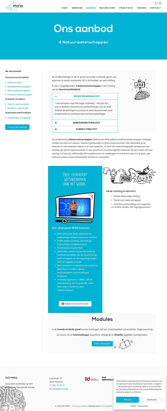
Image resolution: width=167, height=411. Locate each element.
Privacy (76, 406)
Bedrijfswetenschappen (19, 86)
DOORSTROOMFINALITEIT (87, 96)
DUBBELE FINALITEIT (86, 129)
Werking (77, 8)
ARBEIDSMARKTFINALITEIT (86, 122)
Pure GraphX (106, 406)
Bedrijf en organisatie (17, 108)
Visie (64, 8)
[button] (85, 96)
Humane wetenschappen (19, 94)
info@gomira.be (60, 389)
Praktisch (126, 8)
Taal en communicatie (18, 104)
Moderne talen (14, 82)
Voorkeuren (152, 399)
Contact (155, 8)
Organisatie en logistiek (19, 117)
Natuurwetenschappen (18, 90)
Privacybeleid (143, 406)
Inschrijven (107, 8)
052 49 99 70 (58, 385)
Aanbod (91, 8)
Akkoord (127, 399)
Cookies (133, 406)
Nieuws (142, 8)
